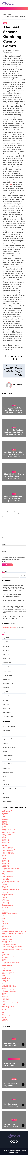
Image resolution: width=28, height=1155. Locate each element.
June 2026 (6, 646)
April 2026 (6, 654)
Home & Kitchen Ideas (9, 759)
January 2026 (7, 667)
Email (4, 544)
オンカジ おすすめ (6, 834)
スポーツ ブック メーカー (8, 832)
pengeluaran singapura (9, 810)
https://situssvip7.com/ (9, 985)
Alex (11, 456)
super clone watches (8, 972)
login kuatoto (6, 978)
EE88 (3, 925)
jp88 (3, 909)
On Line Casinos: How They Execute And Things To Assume (13, 601)
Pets (4, 780)
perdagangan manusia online (10, 881)
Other (5, 23)
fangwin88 (5, 886)
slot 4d (4, 988)
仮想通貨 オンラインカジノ (9, 829)
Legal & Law (6, 768)
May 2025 (5, 700)
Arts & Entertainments (9, 726)
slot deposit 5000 (7, 965)
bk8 (3, 915)
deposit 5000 (6, 865)
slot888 (4, 837)
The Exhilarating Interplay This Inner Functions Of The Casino (14, 617)
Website (4, 551)
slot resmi (5, 995)
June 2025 (6, 696)
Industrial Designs (8, 764)
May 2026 (6, 650)
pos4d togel (5, 999)
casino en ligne (6, 936)
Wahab (19, 385)
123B (3, 926)
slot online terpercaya (8, 956)
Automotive (6, 730)
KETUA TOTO (5, 912)
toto (3, 983)
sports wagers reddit (8, 1006)
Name (4, 538)
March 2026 (6, 658)
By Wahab (8, 50)
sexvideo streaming (7, 969)
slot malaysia (6, 973)
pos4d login (5, 878)
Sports (5, 793)
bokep (4, 815)
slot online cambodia (8, 894)
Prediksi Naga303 (7, 964)
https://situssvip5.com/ (9, 986)
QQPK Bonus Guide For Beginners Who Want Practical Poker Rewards (13, 498)
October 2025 (7, 679)
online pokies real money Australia (12, 946)
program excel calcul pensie (10, 1003)
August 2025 (6, 687)
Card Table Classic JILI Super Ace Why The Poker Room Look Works (14, 454)
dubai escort (5, 998)
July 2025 (5, 692)
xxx (3, 917)
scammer (4, 818)
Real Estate (6, 784)
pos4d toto (5, 897)
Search (4, 571)
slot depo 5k (5, 839)
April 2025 (6, 704)
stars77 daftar (6, 811)
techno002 (5, 819)
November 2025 (7, 675)
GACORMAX (5, 831)
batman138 (5, 923)
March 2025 (6, 708)
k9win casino (5, 902)
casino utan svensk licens (9, 948)
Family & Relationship (9, 747)
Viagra (4, 858)
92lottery (4, 826)
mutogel (4, 977)
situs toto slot (6, 1007)
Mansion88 (5, 813)
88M (3, 920)
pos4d (3, 875)
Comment (5, 517)
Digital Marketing (8, 739)
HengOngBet (5, 928)
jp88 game (5, 907)
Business (5, 735)
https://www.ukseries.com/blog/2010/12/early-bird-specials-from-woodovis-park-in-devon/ (14, 933)
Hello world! (22, 627)
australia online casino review (11, 889)
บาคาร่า (4, 967)
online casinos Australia (9, 944)
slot (3, 952)
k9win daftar (5, 900)
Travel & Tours (7, 801)
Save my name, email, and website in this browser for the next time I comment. (13, 559)
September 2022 (8, 716)
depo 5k (4, 836)
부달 (11, 184)
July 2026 (5, 642)
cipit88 (4, 887)
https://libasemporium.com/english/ (13, 949)
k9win (3, 899)
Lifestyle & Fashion (8, 772)
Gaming (5, 751)
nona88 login (5, 954)
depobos (4, 884)
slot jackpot (5, 883)
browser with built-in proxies (10, 849)
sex (3, 873)
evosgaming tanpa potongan (10, 962)
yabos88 (4, 1019)
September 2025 (8, 683)
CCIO (14, 1141)
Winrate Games (6, 1011)
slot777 (4, 855)
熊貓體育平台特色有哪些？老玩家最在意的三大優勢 (14, 475)
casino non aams (7, 939)
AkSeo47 (11, 412)
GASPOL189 (5, 892)
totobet (4, 896)
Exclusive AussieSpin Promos (10, 868)
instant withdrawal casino (9, 913)
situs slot (4, 1009)
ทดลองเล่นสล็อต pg (7, 970)
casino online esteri (7, 938)
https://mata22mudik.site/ (10, 990)
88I (3, 922)
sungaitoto (5, 845)
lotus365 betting (6, 943)
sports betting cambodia (9, 904)
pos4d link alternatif (8, 847)
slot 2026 (4, 959)
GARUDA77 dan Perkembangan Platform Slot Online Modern (12, 595)
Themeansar (14, 1152)
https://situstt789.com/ (9, 991)
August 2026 (6, 638)
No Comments (8, 52)
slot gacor (5, 996)
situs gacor (5, 957)
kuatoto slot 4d (6, 982)
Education (6, 743)
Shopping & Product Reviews (11, 789)
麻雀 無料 (4, 821)
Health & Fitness (7, 755)
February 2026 (7, 662)
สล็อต (3, 857)
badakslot (5, 980)
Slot (3, 827)
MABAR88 (4, 993)
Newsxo (24, 1150)
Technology (6, 797)
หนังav (3, 918)
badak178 (5, 891)
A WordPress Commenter (9, 627)
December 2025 (7, 671)
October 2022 (7, 712)
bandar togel (6, 1016)
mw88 (3, 910)
